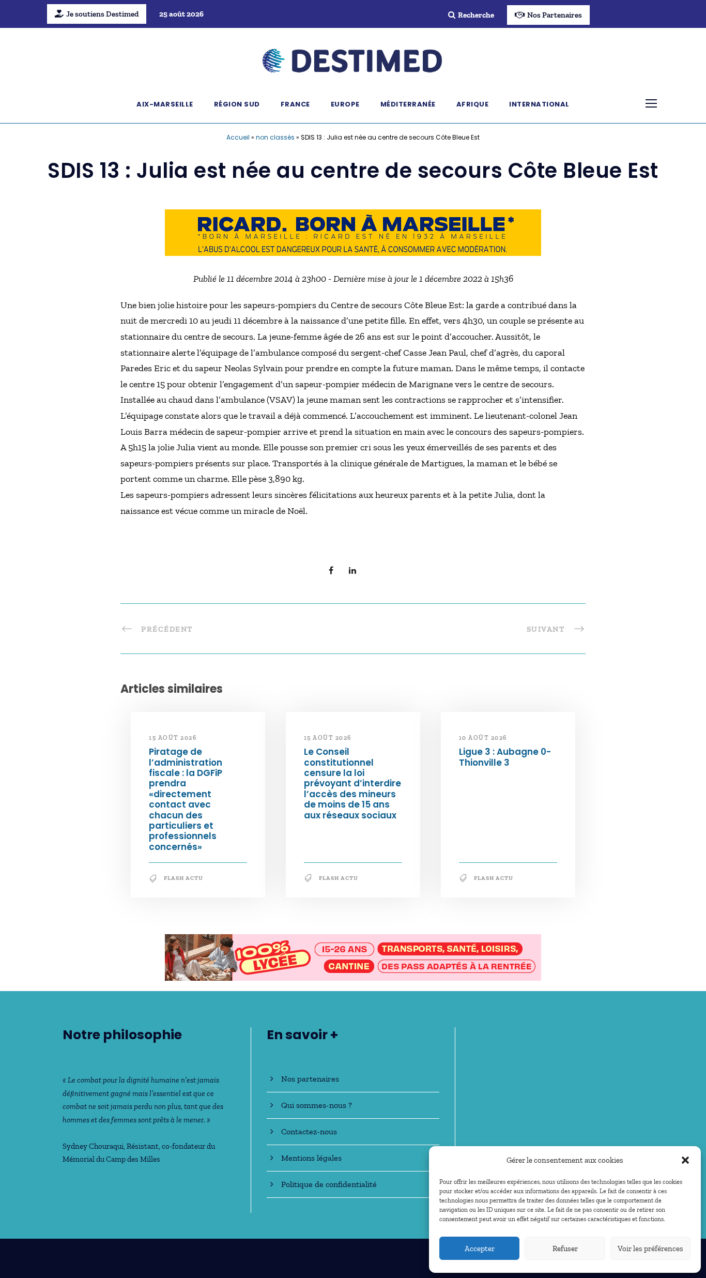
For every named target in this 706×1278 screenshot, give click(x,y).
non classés (275, 137)
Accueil (238, 137)
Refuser (565, 1248)
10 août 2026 (483, 737)
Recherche (476, 15)
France (295, 104)
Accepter (480, 1248)
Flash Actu (183, 878)
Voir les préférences (650, 1248)
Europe (345, 104)
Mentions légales (311, 1158)
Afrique (472, 104)
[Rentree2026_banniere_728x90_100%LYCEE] (353, 956)
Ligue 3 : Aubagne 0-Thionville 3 (505, 757)
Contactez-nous (309, 1131)
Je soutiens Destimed (102, 14)
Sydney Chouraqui (93, 1146)
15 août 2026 (172, 737)
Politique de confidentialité (329, 1184)
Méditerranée (408, 104)
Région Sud (237, 104)
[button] (685, 1160)
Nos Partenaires (554, 15)
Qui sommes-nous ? (316, 1105)
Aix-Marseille (164, 104)
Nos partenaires (310, 1079)
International (539, 104)
